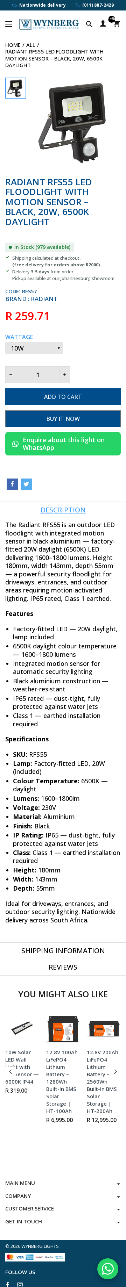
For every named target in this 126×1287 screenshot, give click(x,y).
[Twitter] (26, 484)
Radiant (44, 299)
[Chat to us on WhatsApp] (107, 1268)
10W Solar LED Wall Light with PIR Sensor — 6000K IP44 (22, 1067)
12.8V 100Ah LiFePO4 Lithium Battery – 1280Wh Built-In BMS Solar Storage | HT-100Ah (62, 1081)
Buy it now (63, 419)
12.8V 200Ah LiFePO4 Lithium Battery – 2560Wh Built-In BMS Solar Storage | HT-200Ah (102, 1081)
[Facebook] (12, 484)
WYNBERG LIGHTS (40, 1246)
